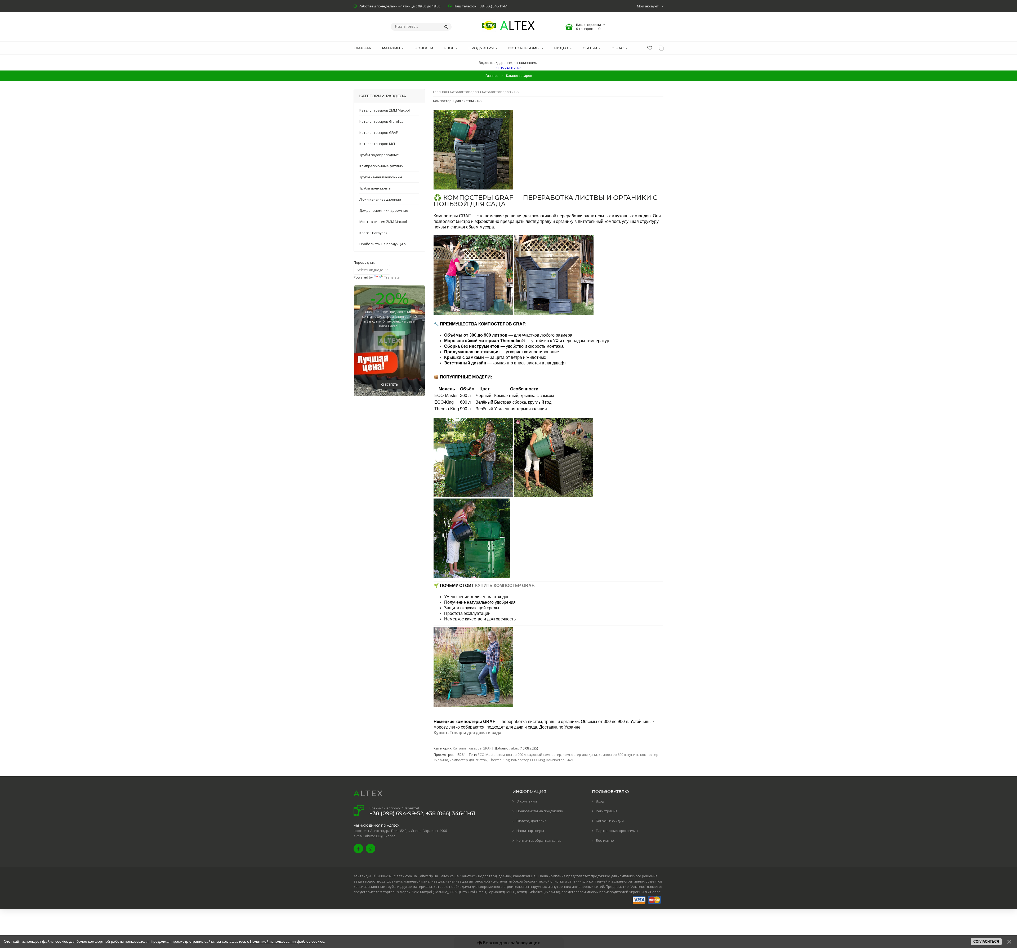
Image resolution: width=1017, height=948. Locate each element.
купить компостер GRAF (504, 585)
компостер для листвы (469, 759)
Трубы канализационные (380, 177)
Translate (392, 277)
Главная (491, 75)
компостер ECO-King (528, 759)
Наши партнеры (530, 830)
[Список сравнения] (661, 48)
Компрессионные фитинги (381, 166)
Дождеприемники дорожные (383, 210)
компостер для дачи (580, 754)
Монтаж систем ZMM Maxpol (383, 221)
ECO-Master (487, 754)
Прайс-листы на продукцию (539, 811)
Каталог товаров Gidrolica (381, 121)
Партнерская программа (617, 830)
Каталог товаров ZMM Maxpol (384, 110)
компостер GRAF (560, 759)
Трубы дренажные (375, 188)
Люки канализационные (380, 199)
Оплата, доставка (531, 820)
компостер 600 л (612, 754)
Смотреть (389, 384)
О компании (526, 801)
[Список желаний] (649, 48)
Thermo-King (499, 759)
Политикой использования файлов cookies (287, 941)
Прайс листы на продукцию (382, 243)
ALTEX (368, 793)
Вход (600, 801)
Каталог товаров (464, 91)
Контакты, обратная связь (538, 840)
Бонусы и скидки (610, 820)
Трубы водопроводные (379, 154)
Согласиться (986, 941)
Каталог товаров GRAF (501, 91)
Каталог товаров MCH (377, 143)
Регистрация (606, 811)
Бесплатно (605, 840)
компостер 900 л (512, 754)
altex (515, 748)
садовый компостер (544, 754)
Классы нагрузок (373, 232)
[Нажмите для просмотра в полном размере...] (473, 188)
